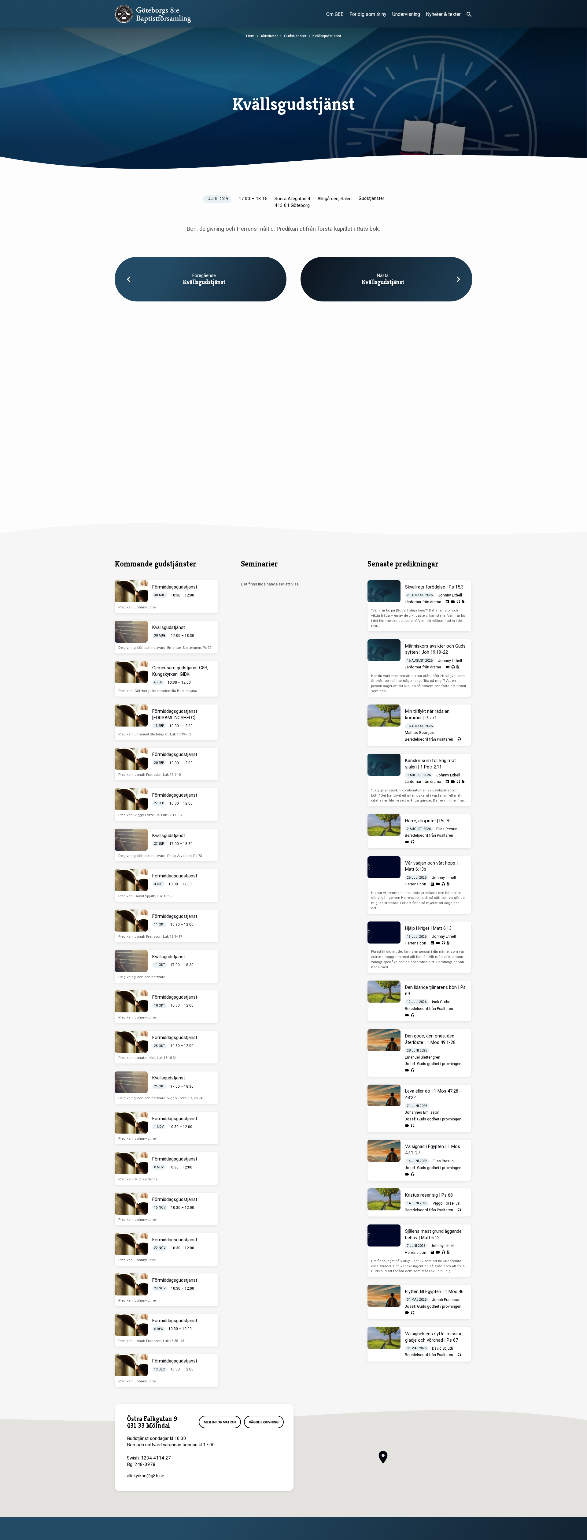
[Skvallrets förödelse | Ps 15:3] (384, 591)
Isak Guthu (441, 1002)
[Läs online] (447, 601)
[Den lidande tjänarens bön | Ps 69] (384, 992)
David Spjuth (442, 1348)
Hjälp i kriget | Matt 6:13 (428, 928)
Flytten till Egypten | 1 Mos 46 (434, 1291)
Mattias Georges (419, 733)
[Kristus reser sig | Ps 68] (384, 1199)
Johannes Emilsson (422, 1112)
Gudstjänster (295, 36)
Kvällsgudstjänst (326, 36)
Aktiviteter (269, 36)
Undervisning (406, 14)
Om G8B (335, 14)
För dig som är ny (367, 14)
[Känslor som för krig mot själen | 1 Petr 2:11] (384, 765)
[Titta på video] (452, 602)
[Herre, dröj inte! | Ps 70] (384, 825)
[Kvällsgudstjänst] (131, 632)
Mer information (220, 1422)
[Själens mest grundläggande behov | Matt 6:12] (384, 1235)
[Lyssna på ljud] (458, 602)
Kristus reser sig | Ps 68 (429, 1195)
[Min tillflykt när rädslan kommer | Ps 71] (384, 716)
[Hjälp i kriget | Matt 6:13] (384, 932)
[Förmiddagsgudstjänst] (131, 591)
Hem (250, 36)
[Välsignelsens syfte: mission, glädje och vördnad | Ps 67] (384, 1338)
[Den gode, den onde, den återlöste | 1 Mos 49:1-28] (384, 1040)
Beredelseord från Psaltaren (429, 739)
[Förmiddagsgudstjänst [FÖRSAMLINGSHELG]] (131, 716)
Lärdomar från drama (423, 602)
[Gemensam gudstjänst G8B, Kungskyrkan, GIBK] (131, 672)
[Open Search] (469, 14)
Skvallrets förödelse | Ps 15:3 (434, 587)
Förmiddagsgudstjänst (174, 587)
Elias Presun (446, 829)
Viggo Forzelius (446, 1203)
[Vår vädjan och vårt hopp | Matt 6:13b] (384, 867)
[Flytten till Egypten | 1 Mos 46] (384, 1296)
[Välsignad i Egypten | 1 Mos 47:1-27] (384, 1151)
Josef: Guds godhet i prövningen (433, 1064)
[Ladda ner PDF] (463, 601)
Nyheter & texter (443, 14)
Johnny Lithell (450, 595)
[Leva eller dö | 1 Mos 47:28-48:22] (384, 1096)
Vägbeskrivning (264, 1422)
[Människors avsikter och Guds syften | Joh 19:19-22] (384, 650)
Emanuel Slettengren (422, 1057)
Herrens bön (415, 884)
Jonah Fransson (446, 1300)
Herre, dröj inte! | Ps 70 (428, 821)
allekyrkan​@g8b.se (145, 1475)
